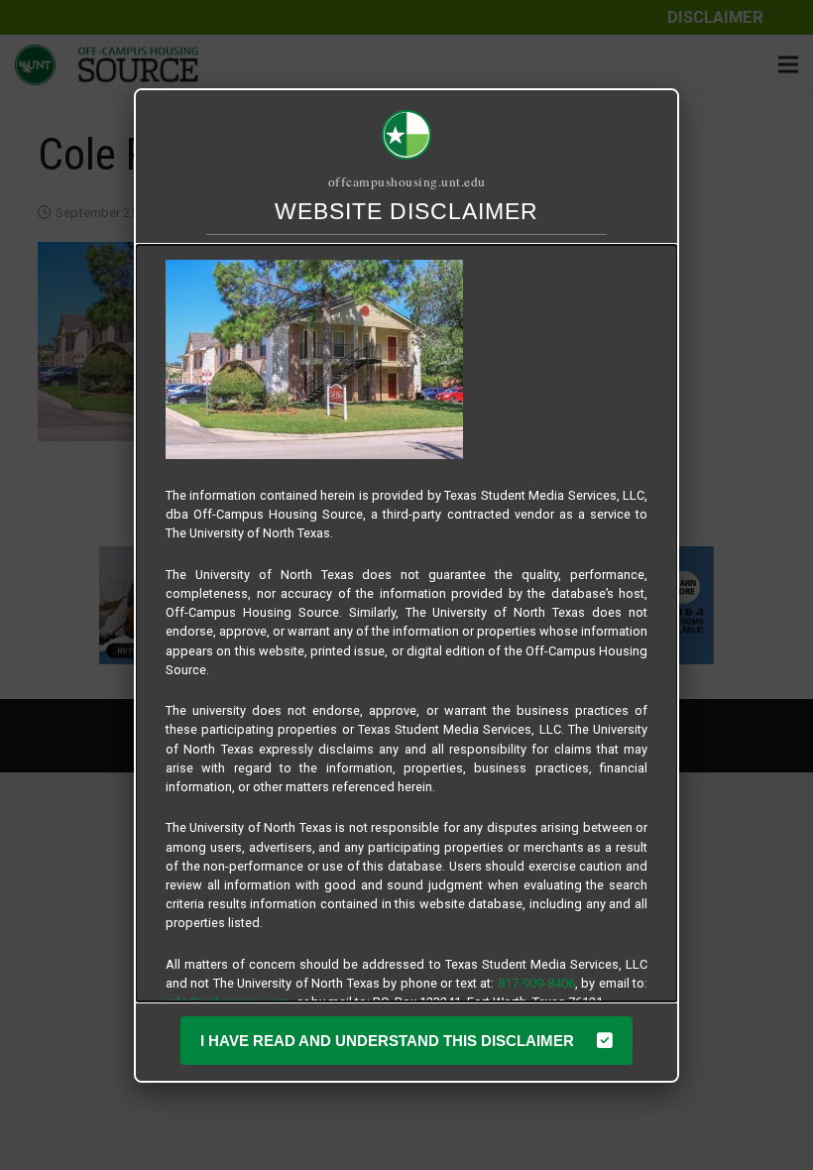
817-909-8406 (536, 983)
